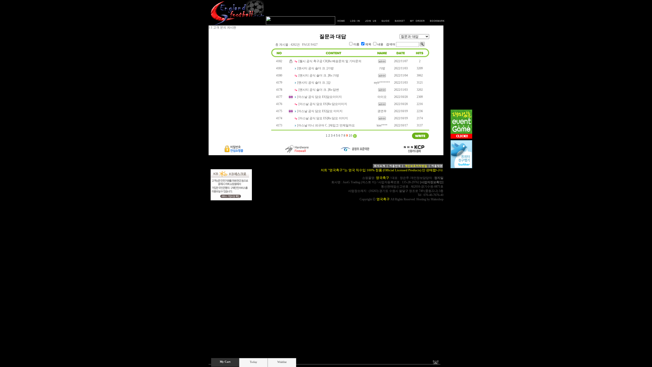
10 (350, 135)
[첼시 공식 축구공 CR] (313, 61)
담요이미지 (334, 97)
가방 (331, 68)
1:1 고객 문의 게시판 (222, 27)
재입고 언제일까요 (342, 125)
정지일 (438, 178)
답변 (334, 89)
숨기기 (435, 363)
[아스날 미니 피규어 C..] (313, 125)
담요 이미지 (335, 111)
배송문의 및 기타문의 (344, 61)
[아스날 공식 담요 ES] (312, 97)
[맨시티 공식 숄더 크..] (312, 68)
